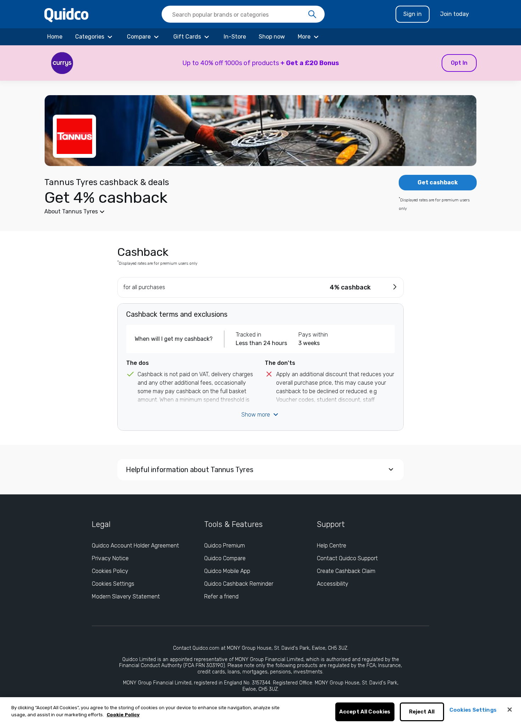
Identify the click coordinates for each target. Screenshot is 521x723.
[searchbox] (243, 14)
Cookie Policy (123, 714)
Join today (454, 14)
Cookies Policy (110, 571)
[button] (260, 63)
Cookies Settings (113, 583)
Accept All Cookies (365, 712)
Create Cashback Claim (346, 571)
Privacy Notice (110, 558)
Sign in (412, 14)
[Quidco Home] (66, 14)
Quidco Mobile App (227, 571)
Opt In (459, 62)
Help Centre (331, 545)
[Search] (312, 14)
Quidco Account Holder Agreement (135, 545)
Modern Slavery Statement (126, 596)
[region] (260, 710)
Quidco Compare (225, 558)
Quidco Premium (224, 545)
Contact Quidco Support (347, 558)
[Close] (509, 709)
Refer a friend (221, 596)
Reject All (422, 712)
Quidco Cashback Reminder (238, 583)
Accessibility (332, 583)
